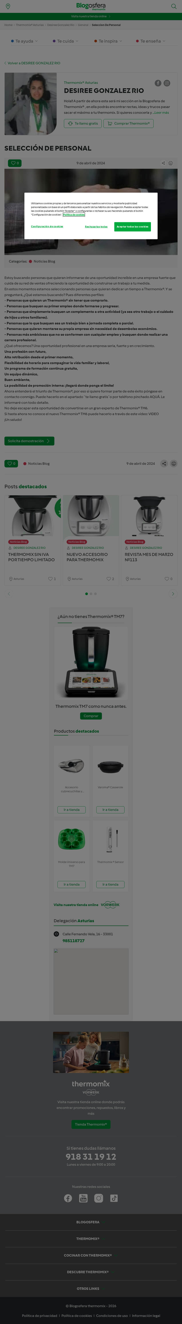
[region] (91, 215)
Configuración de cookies (47, 226)
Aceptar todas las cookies (132, 226)
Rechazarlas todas (96, 226)
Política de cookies (74, 214)
